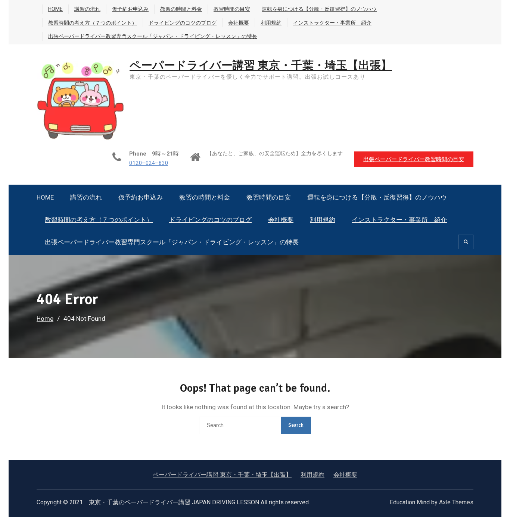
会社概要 (238, 23)
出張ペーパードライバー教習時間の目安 (413, 159)
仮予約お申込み (130, 9)
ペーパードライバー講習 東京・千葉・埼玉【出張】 (261, 65)
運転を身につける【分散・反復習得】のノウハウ (319, 9)
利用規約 (271, 23)
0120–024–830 (148, 163)
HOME (55, 9)
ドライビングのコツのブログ (183, 23)
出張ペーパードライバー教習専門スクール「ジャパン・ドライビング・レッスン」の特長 (152, 36)
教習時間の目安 (232, 9)
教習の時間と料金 (181, 9)
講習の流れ (87, 9)
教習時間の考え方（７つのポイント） (92, 23)
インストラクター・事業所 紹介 (332, 23)
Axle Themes (456, 502)
